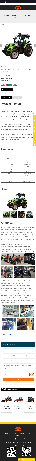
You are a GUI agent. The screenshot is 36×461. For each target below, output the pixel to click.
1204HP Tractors (12, 334)
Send (18, 379)
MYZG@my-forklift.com (20, 445)
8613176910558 (21, 444)
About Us (13, 433)
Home (6, 15)
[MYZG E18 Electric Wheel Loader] (6, 398)
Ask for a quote (8, 89)
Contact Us (18, 435)
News (28, 433)
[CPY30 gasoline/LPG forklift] (29, 398)
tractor (23, 15)
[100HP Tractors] (18, 45)
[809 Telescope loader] (18, 398)
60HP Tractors (9, 336)
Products (14, 15)
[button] (35, 45)
